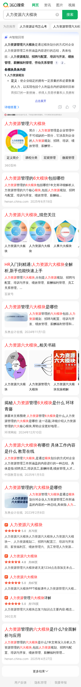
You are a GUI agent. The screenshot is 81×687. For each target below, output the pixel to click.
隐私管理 (41, 682)
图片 (59, 5)
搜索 (70, 14)
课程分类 (31, 157)
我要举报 (61, 682)
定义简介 (13, 157)
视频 (71, 5)
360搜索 (14, 5)
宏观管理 (50, 157)
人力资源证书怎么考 (33, 26)
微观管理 (68, 157)
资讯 (47, 5)
